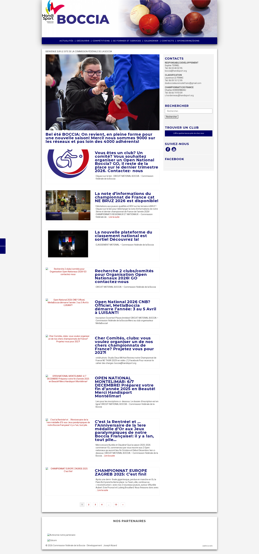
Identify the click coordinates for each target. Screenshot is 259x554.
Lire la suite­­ (114, 217)
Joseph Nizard (110, 545)
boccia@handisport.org (176, 71)
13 (116, 505)
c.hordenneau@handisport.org (179, 95)
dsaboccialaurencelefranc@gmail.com (183, 83)
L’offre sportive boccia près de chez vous (188, 133)
